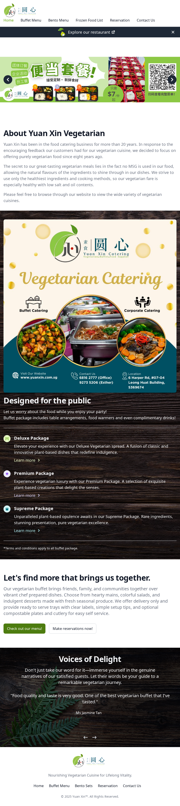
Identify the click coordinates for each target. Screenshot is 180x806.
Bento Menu (58, 20)
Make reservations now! (73, 628)
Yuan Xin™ (80, 796)
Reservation (120, 20)
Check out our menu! (24, 628)
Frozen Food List (89, 20)
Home (9, 20)
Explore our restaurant (89, 32)
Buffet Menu (31, 20)
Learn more (24, 460)
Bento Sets (84, 785)
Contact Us (146, 20)
